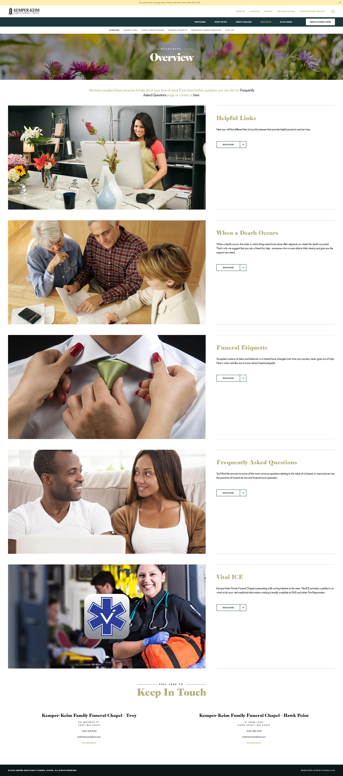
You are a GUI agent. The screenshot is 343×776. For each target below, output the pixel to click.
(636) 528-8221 (288, 11)
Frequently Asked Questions (206, 30)
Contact (268, 11)
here (196, 95)
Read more (234, 144)
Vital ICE (229, 30)
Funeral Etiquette (177, 30)
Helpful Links (130, 30)
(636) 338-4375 (318, 11)
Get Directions (89, 742)
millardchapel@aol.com (89, 736)
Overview (114, 30)
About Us (240, 11)
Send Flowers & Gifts (320, 22)
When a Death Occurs (152, 30)
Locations (254, 11)
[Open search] (333, 11)
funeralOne (328, 770)
